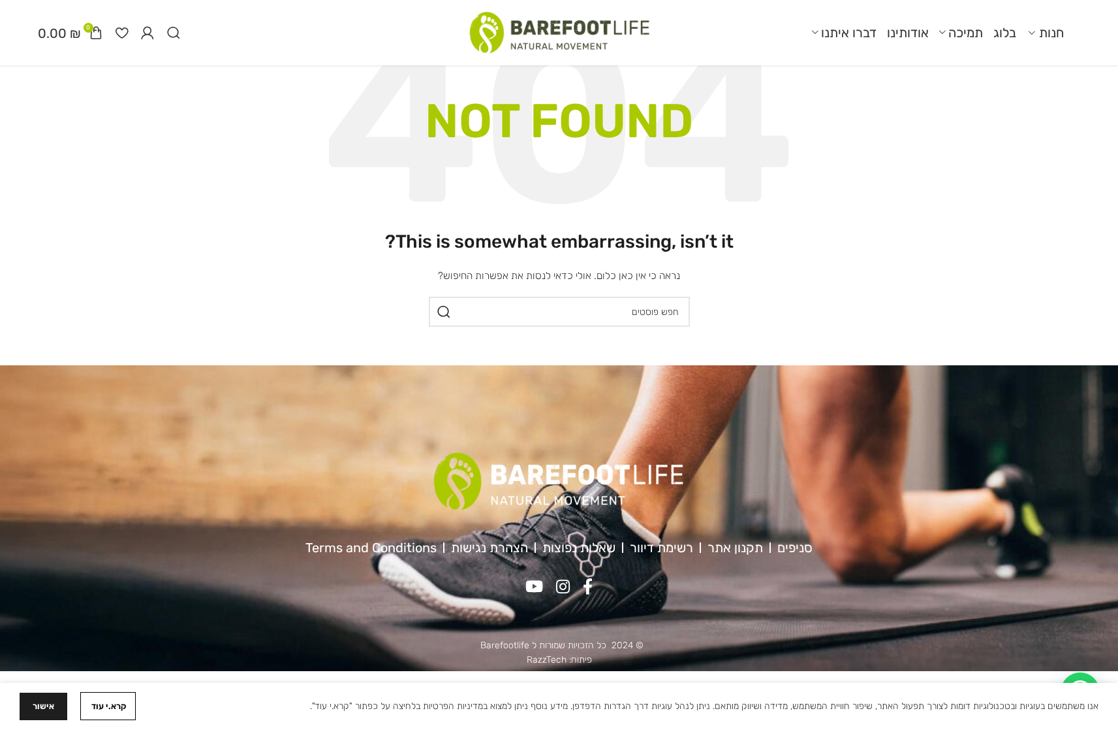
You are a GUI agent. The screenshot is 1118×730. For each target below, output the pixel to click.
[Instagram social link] (563, 587)
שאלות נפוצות (578, 548)
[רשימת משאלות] (121, 33)
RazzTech (547, 659)
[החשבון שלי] (147, 33)
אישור (43, 706)
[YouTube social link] (534, 587)
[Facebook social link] (587, 587)
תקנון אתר (735, 548)
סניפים (795, 548)
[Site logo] (559, 32)
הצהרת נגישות (489, 548)
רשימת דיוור (661, 548)
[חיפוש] (174, 33)
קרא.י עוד (108, 706)
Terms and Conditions (371, 548)
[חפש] (444, 312)
